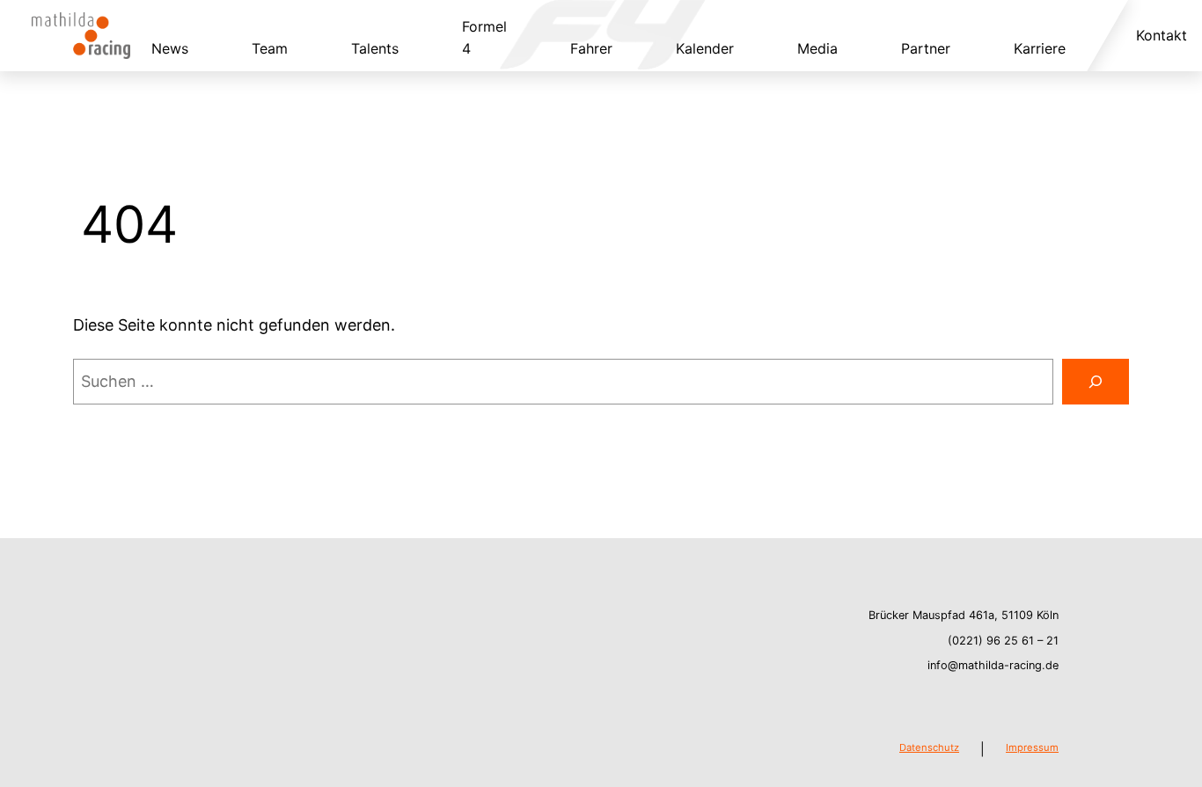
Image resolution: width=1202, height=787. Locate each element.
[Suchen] (1095, 381)
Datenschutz (929, 747)
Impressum (1032, 747)
